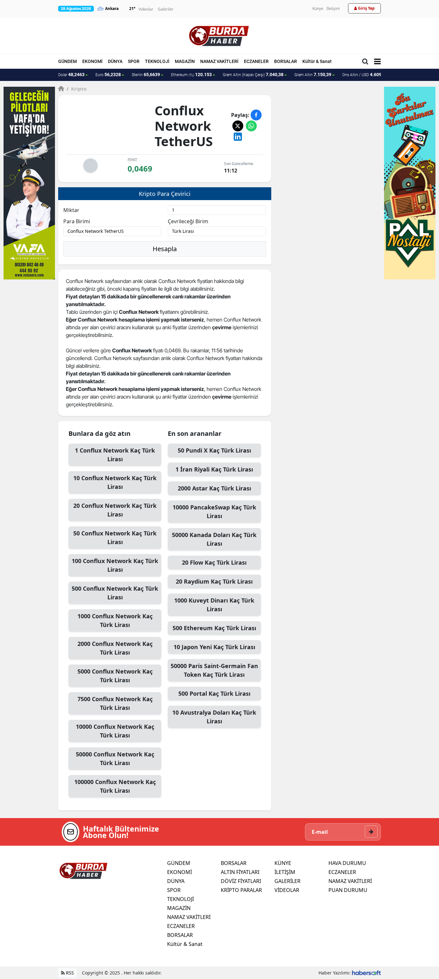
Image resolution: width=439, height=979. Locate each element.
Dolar (71, 74)
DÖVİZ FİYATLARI (241, 881)
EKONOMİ (92, 61)
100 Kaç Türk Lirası (115, 565)
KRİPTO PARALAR (241, 890)
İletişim (333, 8)
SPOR (133, 61)
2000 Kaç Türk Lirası (115, 648)
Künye (317, 8)
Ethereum (191, 74)
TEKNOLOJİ (157, 61)
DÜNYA (115, 61)
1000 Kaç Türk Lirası (115, 620)
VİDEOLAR (286, 890)
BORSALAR (285, 61)
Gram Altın (312, 74)
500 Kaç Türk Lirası (115, 593)
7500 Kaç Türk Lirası (115, 703)
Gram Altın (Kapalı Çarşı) (253, 74)
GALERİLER (287, 881)
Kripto (76, 88)
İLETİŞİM (284, 872)
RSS (69, 973)
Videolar (146, 9)
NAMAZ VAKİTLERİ (219, 61)
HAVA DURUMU (347, 863)
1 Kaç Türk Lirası (115, 454)
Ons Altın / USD (365, 74)
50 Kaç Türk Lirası (115, 537)
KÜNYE (282, 863)
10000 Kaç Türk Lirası (115, 731)
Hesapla (165, 248)
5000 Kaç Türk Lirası (115, 675)
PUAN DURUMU (347, 890)
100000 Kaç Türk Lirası (115, 786)
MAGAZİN (185, 61)
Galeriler (166, 9)
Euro (108, 74)
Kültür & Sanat (317, 61)
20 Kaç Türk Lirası (115, 510)
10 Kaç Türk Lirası (115, 482)
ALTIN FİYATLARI (240, 872)
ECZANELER (256, 61)
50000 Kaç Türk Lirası (115, 758)
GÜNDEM (67, 61)
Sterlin (146, 74)
